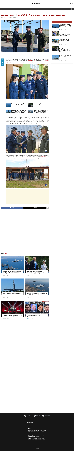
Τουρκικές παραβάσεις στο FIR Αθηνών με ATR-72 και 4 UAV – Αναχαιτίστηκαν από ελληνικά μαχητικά (17, 105)
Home (2, 12)
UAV (18, 158)
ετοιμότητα (35, 158)
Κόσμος (24, 9)
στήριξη (38, 118)
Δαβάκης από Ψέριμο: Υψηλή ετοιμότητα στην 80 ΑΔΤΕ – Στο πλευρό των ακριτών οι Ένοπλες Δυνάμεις (65, 33)
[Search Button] (68, 9)
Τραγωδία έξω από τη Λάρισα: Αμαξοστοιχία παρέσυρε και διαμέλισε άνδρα (64, 41)
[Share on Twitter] (2, 62)
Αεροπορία (30, 60)
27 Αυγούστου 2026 (15, 108)
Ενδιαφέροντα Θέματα (32, 9)
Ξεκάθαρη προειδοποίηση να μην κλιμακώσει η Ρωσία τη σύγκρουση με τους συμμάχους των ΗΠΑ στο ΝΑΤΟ (41, 105)
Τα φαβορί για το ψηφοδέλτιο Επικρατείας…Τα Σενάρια (33, 316)
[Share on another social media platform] (2, 65)
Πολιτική (18, 9)
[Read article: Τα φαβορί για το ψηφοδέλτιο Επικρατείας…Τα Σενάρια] (36, 309)
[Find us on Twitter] (70, 3)
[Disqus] (25, 336)
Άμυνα (12, 9)
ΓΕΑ (34, 60)
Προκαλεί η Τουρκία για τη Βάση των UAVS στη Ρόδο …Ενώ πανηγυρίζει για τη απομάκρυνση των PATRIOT (18, 111)
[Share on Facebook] (2, 59)
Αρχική (3, 9)
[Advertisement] (24, 55)
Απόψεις (49, 9)
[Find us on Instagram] (72, 3)
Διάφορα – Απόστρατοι (58, 9)
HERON (20, 158)
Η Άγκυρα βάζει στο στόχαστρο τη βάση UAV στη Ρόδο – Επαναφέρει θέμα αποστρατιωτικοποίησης (41, 111)
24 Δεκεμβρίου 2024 (4, 17)
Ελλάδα (8, 9)
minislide (5, 12)
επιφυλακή (43, 156)
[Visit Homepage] (34, 3)
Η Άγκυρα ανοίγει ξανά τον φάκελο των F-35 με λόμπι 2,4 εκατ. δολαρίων (12, 316)
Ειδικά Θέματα (42, 9)
